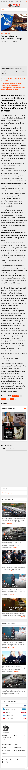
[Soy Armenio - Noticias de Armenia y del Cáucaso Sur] (14, 6)
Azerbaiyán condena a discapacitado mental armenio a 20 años (13, 89)
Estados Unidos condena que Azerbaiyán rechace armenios (11, 84)
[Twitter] (12, 1)
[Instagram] (14, 1)
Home (2, 33)
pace (10, 33)
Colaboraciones (6, 750)
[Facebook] (9, 1)
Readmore (9, 523)
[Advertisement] (12, 54)
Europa (6, 33)
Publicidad (5, 753)
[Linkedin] (1, 1)
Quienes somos (6, 744)
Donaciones (17, 747)
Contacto (4, 747)
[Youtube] (4, 1)
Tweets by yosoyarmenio (9, 493)
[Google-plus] (17, 1)
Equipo (16, 744)
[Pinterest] (7, 1)
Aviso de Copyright (19, 750)
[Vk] (20, 1)
